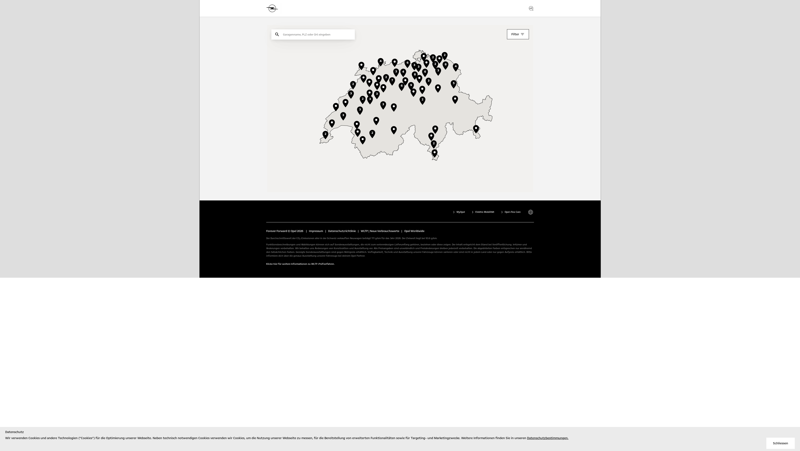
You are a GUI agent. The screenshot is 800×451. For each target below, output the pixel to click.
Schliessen (780, 443)
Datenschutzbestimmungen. (547, 438)
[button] (422, 90)
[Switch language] (531, 8)
